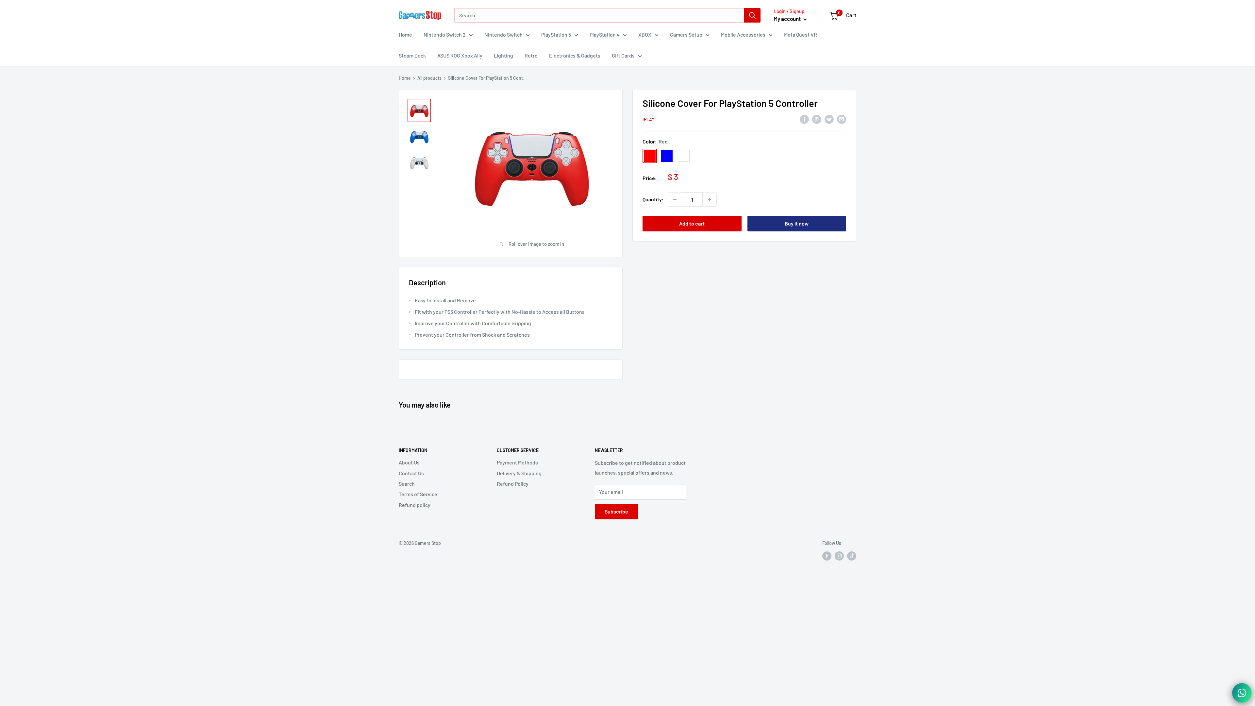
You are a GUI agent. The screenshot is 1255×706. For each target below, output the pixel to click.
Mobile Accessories (743, 34)
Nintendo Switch (503, 34)
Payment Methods (517, 462)
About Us (409, 462)
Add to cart (692, 223)
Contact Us (411, 473)
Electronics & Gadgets (574, 55)
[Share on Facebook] (804, 119)
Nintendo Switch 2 (445, 34)
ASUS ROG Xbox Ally (459, 55)
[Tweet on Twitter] (829, 119)
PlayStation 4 (605, 34)
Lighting (503, 55)
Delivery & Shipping (519, 473)
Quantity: (653, 199)
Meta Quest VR (800, 34)
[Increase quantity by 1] (709, 199)
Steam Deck (412, 55)
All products (429, 78)
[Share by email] (841, 119)
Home (405, 34)
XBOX (644, 34)
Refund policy (414, 505)
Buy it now (797, 223)
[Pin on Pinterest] (816, 119)
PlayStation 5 (556, 34)
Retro (531, 55)
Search (407, 483)
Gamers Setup (686, 34)
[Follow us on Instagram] (839, 555)
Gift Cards (623, 55)
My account (788, 18)
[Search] (752, 15)
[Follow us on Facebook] (826, 555)
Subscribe (616, 511)
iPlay (648, 119)
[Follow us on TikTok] (851, 555)
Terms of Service (418, 494)
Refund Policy (512, 483)
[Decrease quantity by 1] (675, 199)
